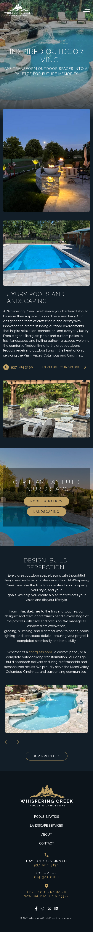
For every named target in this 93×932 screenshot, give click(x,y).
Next (17, 742)
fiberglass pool (40, 652)
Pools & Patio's (46, 501)
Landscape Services (46, 825)
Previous (6, 742)
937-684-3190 (46, 865)
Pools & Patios (46, 816)
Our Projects (46, 756)
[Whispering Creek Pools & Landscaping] (18, 9)
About (46, 834)
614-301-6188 (46, 877)
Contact (46, 843)
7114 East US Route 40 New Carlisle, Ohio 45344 (46, 894)
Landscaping (46, 511)
